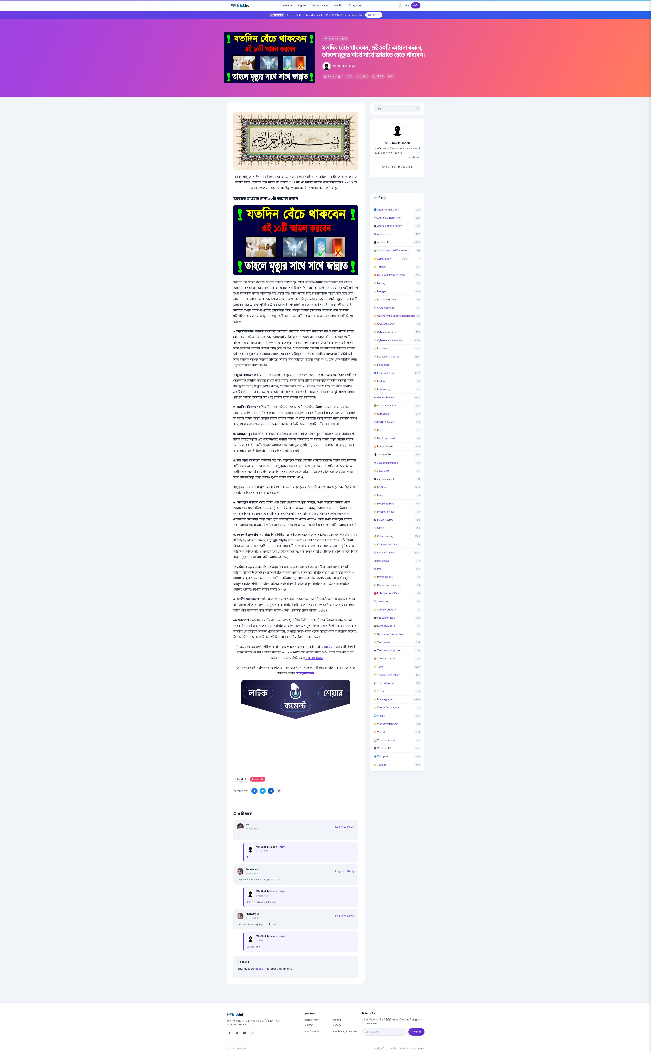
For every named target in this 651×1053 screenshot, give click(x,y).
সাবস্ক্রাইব (416, 1031)
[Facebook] (229, 1033)
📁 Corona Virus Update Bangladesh (394, 315)
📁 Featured (380, 381)
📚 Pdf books (381, 560)
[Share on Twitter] (263, 791)
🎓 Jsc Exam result (384, 479)
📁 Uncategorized (384, 699)
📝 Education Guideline (386, 356)
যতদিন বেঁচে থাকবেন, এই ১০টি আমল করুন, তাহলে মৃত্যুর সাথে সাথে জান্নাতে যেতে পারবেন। (373, 51)
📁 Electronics (381, 364)
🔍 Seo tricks (381, 601)
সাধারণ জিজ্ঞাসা (312, 1031)
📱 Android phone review (388, 225)
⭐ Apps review (382, 258)
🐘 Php (378, 568)
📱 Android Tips (383, 242)
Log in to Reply (344, 826)
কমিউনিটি (309, 1025)
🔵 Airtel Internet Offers (387, 209)
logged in (260, 968)
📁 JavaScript (381, 470)
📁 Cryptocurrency (384, 323)
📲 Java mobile (382, 454)
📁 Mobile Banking (384, 503)
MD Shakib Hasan (344, 66)
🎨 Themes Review (384, 658)
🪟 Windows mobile (385, 740)
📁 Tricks (379, 691)
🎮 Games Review (384, 397)
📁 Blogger (380, 291)
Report (256, 779)
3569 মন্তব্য (406, 166)
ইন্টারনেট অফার (320, 5)
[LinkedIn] (252, 1033)
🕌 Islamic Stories (383, 446)
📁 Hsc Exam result (384, 438)
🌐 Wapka (379, 715)
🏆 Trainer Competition (386, 674)
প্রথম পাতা (287, 5)
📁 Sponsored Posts (385, 609)
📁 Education (381, 348)
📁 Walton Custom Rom (386, 707)
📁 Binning (379, 283)
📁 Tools (378, 666)
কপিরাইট (421, 1048)
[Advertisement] (295, 751)
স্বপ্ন (247, 824)
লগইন (415, 5)
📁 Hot (377, 430)
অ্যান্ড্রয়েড (301, 5)
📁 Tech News (382, 642)
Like (240, 779)
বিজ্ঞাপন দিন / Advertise (345, 1031)
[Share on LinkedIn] (271, 791)
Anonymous (253, 869)
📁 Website (380, 732)
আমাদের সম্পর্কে (312, 1019)
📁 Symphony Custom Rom (389, 634)
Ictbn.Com (328, 646)
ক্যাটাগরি (337, 1025)
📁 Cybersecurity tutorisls (388, 340)
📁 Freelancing (382, 389)
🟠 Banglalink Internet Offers (389, 274)
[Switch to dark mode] (407, 5)
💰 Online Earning (383, 536)
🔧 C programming (384, 307)
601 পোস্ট (390, 166)
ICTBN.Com (314, 658)
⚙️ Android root (382, 234)
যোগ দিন (372, 14)
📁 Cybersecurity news (387, 332)
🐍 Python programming (387, 585)
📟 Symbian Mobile (384, 625)
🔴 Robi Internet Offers (386, 593)
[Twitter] (237, 1033)
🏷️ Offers (379, 527)
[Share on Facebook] (254, 791)
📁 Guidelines (381, 413)
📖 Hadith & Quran (335, 38)
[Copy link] (279, 791)
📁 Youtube (380, 764)
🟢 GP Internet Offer (385, 405)
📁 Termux (380, 266)
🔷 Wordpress (382, 756)
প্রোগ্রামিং (338, 5)
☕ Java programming (386, 462)
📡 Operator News (384, 552)
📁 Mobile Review (384, 511)
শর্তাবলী (392, 1048)
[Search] (400, 5)
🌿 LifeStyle (380, 487)
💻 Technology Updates (387, 650)
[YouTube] (244, 1033)
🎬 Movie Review (383, 519)
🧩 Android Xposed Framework (391, 250)
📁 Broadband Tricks (385, 299)
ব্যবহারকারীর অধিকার (406, 1048)
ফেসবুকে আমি (305, 673)
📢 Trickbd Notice (384, 683)
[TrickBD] (262, 1014)
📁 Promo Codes (383, 576)
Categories (354, 5)
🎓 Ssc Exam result (384, 617)
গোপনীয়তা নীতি (380, 1048)
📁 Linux (378, 495)
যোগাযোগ (337, 1019)
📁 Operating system (385, 544)
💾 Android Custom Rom (387, 217)
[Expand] (419, 259)
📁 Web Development (386, 723)
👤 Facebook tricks (384, 373)
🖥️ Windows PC (382, 748)
